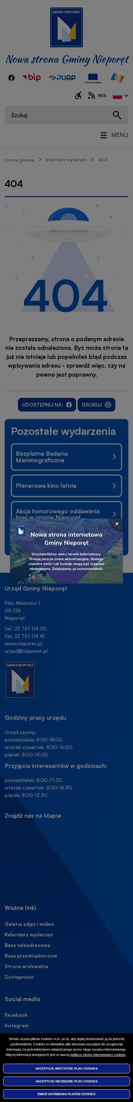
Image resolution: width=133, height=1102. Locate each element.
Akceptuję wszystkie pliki (66, 1068)
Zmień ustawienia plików (66, 1094)
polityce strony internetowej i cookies (98, 1055)
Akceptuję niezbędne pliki (67, 1081)
